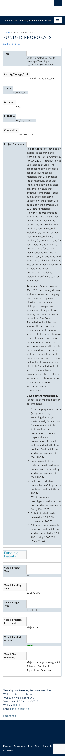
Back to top (10, 715)
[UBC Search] (58, 4)
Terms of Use (34, 746)
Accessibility (8, 750)
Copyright (47, 746)
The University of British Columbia (23, 6)
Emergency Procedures (14, 746)
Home (7, 32)
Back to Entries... (12, 44)
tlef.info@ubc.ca (19, 708)
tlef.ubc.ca (19, 705)
